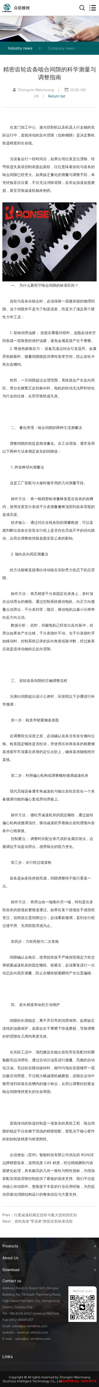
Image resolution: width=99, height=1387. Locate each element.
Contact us (11, 1280)
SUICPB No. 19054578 (79, 1381)
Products (10, 1246)
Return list (56, 96)
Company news (61, 48)
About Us (10, 1258)
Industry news (20, 48)
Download (11, 1269)
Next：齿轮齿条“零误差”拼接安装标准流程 (37, 1221)
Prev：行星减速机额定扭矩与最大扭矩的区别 (39, 1215)
